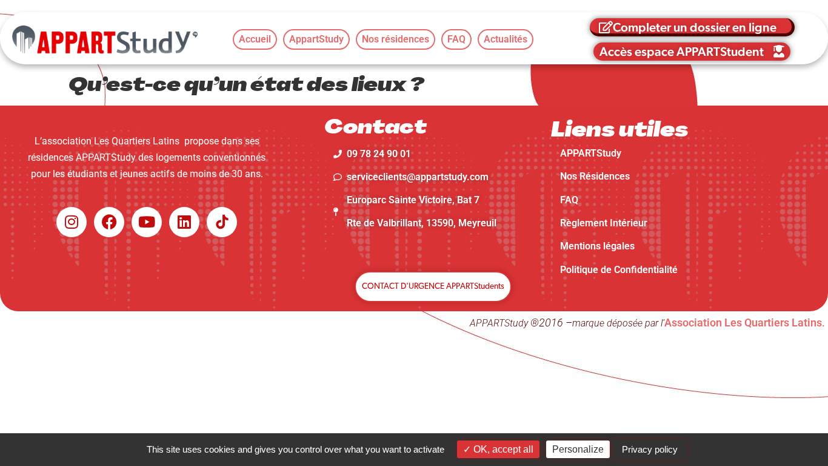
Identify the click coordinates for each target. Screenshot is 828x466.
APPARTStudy (590, 153)
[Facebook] (109, 222)
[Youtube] (147, 222)
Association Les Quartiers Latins (743, 322)
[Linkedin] (184, 222)
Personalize (578, 449)
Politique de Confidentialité (619, 269)
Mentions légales (597, 246)
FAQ (569, 200)
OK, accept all (502, 449)
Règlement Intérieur (603, 223)
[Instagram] (71, 222)
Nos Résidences (595, 176)
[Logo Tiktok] (222, 222)
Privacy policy (650, 449)
